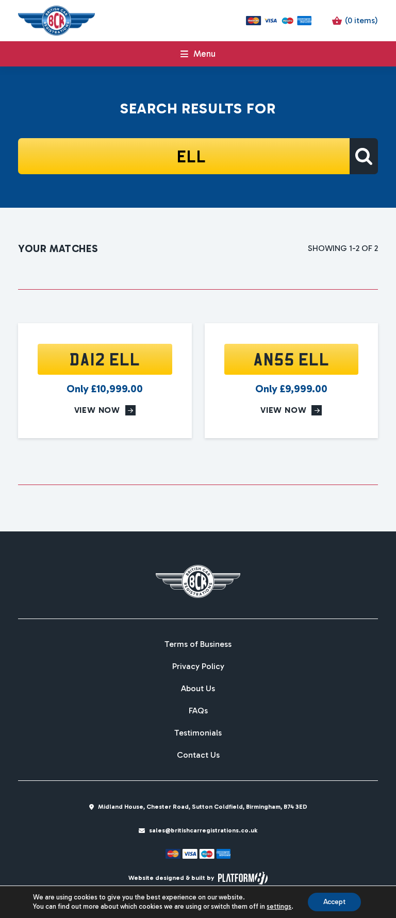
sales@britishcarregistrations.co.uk (203, 830)
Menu (204, 53)
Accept (334, 901)
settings (279, 906)
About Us (198, 688)
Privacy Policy (198, 666)
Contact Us (198, 755)
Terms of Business (198, 644)
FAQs (198, 710)
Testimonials (198, 733)
